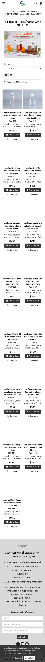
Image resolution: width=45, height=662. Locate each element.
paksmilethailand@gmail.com (27, 581)
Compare (13, 139)
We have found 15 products (15, 82)
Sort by (8, 64)
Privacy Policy (12, 653)
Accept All (29, 658)
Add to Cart (13, 134)
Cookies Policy (27, 653)
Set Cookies (16, 658)
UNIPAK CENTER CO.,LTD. (22, 556)
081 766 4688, (18, 566)
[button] (35, 3)
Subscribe (22, 637)
